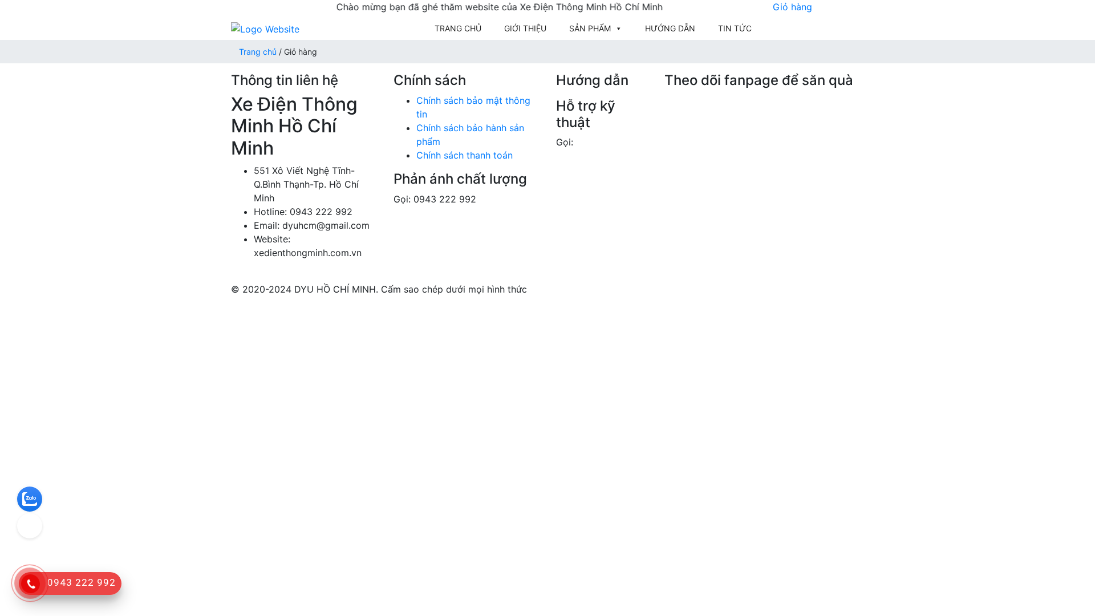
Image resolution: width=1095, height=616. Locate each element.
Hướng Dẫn (670, 28)
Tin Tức (735, 28)
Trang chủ (458, 28)
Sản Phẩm (590, 28)
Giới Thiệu (525, 28)
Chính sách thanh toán (464, 155)
